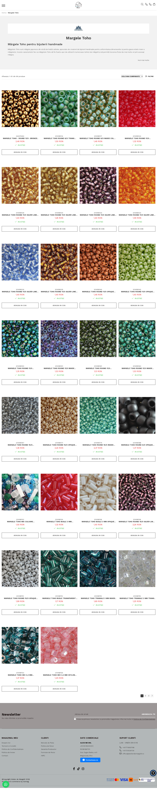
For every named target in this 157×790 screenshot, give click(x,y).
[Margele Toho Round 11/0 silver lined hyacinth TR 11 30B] (137, 185)
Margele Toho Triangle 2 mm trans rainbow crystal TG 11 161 (137, 598)
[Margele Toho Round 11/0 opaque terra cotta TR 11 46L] (98, 262)
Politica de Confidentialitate (144, 719)
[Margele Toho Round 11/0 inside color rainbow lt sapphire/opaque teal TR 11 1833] (137, 338)
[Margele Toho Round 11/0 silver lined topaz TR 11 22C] (20, 185)
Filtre (150, 76)
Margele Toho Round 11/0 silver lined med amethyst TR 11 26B (98, 215)
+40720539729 (128, 750)
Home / (5, 13)
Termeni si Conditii (9, 746)
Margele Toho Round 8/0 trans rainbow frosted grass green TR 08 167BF (59, 138)
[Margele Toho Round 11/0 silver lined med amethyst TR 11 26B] (98, 185)
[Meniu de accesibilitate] (153, 773)
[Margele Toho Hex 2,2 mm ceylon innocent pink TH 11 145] (59, 645)
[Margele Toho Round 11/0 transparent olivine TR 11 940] (98, 338)
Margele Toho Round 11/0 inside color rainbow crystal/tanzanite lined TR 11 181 (59, 368)
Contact (5, 756)
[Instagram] (83, 769)
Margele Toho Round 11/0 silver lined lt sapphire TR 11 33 (20, 292)
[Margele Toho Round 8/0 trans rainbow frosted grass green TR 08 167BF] (59, 108)
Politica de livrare (8, 752)
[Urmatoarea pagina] (152, 695)
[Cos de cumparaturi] (154, 4)
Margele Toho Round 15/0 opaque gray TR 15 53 (20, 598)
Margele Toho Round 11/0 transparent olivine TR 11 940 (98, 368)
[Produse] (4, 6)
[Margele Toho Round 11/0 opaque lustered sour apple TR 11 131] (137, 262)
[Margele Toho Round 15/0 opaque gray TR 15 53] (20, 568)
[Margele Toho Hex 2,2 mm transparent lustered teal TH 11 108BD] (20, 645)
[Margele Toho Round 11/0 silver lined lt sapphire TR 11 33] (20, 262)
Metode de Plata (47, 743)
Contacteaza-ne (92, 760)
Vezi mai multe (143, 60)
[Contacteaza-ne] (146, 4)
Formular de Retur (48, 752)
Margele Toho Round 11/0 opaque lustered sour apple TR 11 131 (137, 292)
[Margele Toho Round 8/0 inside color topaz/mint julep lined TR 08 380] (98, 108)
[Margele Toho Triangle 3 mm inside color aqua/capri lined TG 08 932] (98, 568)
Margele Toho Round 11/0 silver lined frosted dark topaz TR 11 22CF (59, 215)
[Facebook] (74, 769)
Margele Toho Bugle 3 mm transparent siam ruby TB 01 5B (59, 522)
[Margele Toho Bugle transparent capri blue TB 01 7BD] (59, 568)
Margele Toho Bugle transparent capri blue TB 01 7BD (59, 598)
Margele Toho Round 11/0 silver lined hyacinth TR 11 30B (137, 215)
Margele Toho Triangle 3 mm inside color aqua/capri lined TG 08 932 (98, 598)
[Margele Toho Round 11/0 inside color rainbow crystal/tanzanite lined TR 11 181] (59, 338)
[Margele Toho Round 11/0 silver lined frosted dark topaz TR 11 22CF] (59, 185)
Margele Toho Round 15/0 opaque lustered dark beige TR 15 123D (59, 445)
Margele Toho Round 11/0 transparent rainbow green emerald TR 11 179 (20, 368)
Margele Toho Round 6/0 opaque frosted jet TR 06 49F (137, 445)
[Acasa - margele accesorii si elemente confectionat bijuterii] (78, 5)
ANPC (43, 756)
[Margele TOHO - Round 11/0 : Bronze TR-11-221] (20, 108)
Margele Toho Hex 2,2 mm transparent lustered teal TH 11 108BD (20, 675)
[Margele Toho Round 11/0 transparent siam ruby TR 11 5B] (137, 108)
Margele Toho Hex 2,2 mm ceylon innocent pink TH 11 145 (59, 675)
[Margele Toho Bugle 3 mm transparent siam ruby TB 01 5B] (59, 492)
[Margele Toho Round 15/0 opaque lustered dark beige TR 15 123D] (59, 415)
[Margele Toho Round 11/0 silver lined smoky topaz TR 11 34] (59, 262)
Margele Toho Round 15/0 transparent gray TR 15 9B (20, 445)
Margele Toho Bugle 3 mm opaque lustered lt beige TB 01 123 (98, 522)
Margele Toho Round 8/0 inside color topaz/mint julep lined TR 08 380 (98, 138)
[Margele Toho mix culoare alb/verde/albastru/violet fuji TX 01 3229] (20, 492)
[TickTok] (79, 769)
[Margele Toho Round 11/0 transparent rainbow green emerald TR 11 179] (20, 338)
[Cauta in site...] (142, 4)
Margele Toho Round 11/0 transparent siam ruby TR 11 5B (137, 138)
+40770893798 (128, 747)
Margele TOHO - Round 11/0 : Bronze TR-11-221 (20, 138)
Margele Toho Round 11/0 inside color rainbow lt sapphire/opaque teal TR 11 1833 (137, 368)
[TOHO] (78, 29)
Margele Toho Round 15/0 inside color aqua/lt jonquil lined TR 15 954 (97, 445)
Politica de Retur (47, 746)
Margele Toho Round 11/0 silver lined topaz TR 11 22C (20, 215)
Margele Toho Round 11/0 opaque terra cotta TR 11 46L (98, 292)
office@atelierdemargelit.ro (133, 754)
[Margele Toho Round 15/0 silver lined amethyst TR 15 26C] (137, 492)
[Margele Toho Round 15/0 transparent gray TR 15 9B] (20, 415)
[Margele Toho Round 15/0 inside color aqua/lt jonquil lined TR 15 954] (98, 415)
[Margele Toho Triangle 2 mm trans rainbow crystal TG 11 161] (137, 568)
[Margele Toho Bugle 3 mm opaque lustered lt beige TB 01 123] (98, 492)
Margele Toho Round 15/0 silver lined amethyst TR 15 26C (137, 522)
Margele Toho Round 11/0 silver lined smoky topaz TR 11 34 (59, 292)
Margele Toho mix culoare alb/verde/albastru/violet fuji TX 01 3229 (20, 522)
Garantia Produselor (48, 749)
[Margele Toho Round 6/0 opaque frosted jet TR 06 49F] (137, 415)
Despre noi (6, 743)
